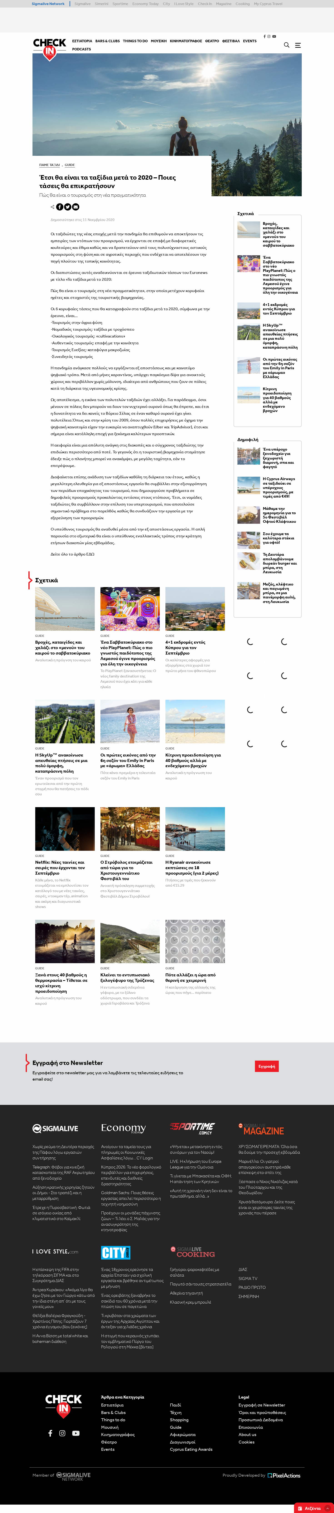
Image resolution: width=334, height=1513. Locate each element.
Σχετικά (46, 580)
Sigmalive (83, 3)
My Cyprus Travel (268, 3)
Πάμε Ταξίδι (49, 165)
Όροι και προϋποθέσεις (262, 1412)
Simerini (101, 3)
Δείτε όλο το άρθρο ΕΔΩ (73, 554)
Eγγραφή (267, 1066)
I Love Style (184, 3)
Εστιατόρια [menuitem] (82, 41)
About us (247, 1434)
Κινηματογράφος (118, 1434)
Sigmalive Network (48, 3)
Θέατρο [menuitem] (212, 41)
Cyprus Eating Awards (191, 1449)
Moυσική (110, 1427)
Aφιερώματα (183, 1434)
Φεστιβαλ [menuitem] (231, 41)
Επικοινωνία (251, 1427)
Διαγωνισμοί (182, 1442)
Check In (205, 3)
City (166, 3)
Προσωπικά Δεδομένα (261, 1419)
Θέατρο (109, 1442)
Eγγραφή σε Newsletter (262, 1405)
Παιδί (175, 1405)
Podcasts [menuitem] (81, 49)
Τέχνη (176, 1412)
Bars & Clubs (113, 1412)
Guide (70, 165)
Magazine (224, 3)
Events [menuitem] (250, 41)
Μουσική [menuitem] (159, 41)
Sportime (120, 3)
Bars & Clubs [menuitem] (107, 41)
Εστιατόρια (112, 1405)
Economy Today (145, 3)
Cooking (243, 3)
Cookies (246, 1442)
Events (108, 1449)
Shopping (179, 1419)
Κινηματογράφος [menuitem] (186, 41)
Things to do (113, 1419)
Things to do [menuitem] (135, 41)
